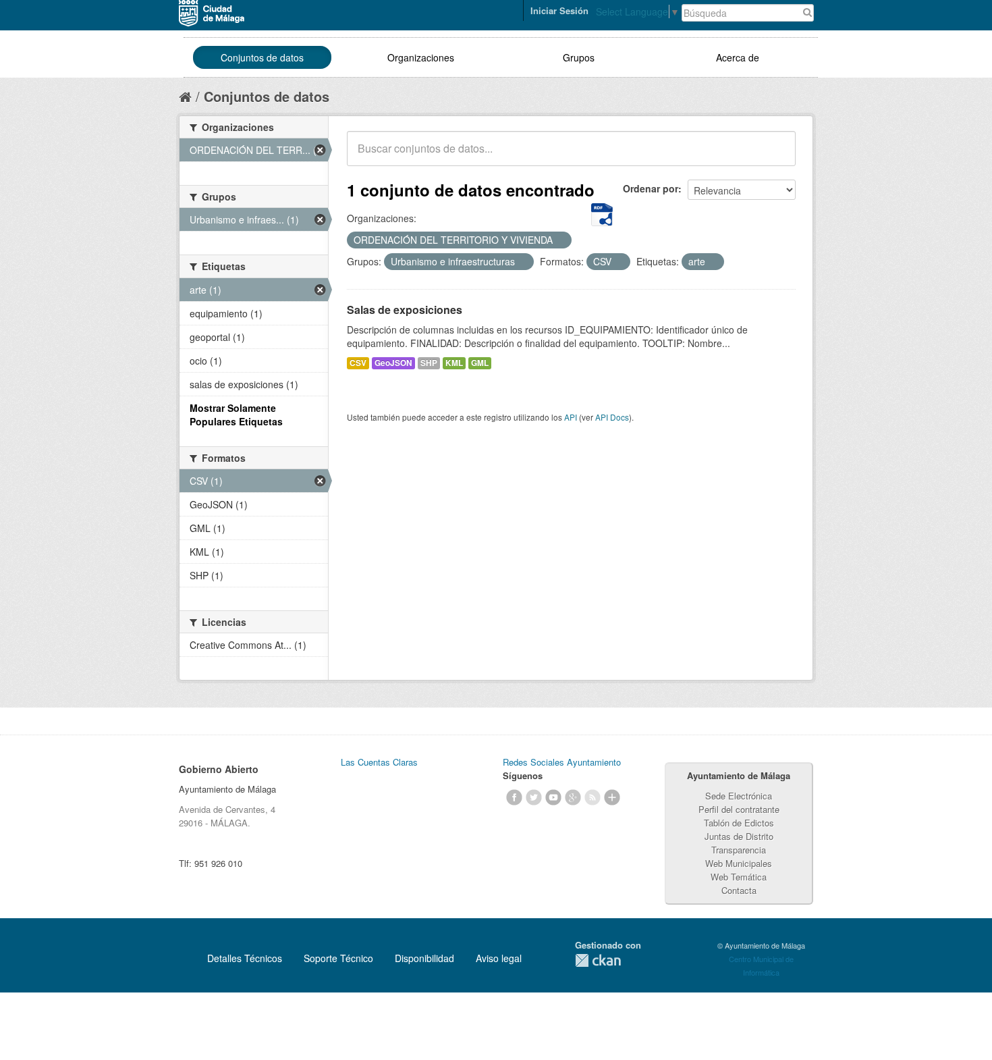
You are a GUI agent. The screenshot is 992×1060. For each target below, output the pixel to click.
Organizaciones (420, 57)
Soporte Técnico (338, 958)
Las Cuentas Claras (379, 762)
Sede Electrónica (738, 795)
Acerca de (737, 57)
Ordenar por (650, 188)
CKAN (598, 960)
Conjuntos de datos (262, 57)
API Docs (612, 417)
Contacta (738, 890)
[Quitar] (560, 240)
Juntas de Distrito (739, 836)
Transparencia (738, 849)
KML (454, 363)
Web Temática (739, 876)
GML (480, 363)
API (570, 417)
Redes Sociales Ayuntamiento (562, 762)
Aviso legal (499, 958)
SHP (428, 363)
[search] (776, 156)
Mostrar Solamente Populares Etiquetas (236, 414)
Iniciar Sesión (559, 10)
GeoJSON (393, 363)
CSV (358, 363)
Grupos (579, 57)
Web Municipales (738, 863)
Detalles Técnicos (244, 958)
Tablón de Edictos (739, 822)
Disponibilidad (424, 958)
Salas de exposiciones (404, 309)
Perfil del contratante (738, 809)
